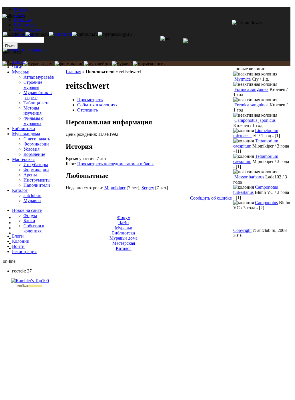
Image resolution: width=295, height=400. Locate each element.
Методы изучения (32, 111)
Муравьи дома (26, 133)
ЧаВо (17, 66)
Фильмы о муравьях (33, 121)
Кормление (34, 154)
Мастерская (23, 159)
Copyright (242, 230)
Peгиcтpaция (24, 251)
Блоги (29, 220)
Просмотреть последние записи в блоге (115, 163)
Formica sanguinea (251, 89)
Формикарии (36, 144)
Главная (73, 71)
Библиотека (23, 128)
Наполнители (36, 185)
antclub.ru (32, 195)
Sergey (147, 187)
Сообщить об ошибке (211, 198)
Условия (31, 149)
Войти (18, 246)
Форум (20, 9)
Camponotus (266, 202)
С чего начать (36, 138)
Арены (30, 174)
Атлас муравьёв (38, 77)
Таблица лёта (36, 102)
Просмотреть (90, 99)
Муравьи (20, 71)
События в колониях (97, 104)
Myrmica (242, 79)
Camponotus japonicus (255, 120)
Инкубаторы (35, 164)
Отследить (87, 110)
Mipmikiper (114, 187)
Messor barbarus (249, 176)
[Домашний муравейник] (60, 34)
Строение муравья (32, 85)
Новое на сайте (27, 210)
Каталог (20, 190)
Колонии (20, 241)
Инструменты (37, 180)
